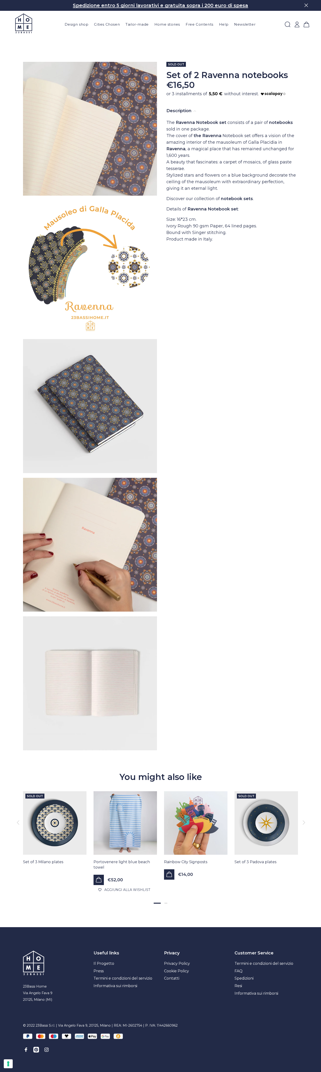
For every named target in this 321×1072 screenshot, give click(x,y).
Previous (17, 822)
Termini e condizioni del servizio (123, 978)
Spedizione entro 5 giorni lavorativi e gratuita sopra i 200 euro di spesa (160, 5)
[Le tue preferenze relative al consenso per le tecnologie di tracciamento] (8, 1063)
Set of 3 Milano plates (43, 862)
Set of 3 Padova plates (255, 862)
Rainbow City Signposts (185, 862)
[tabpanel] (55, 823)
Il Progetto (104, 963)
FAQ (239, 971)
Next (303, 822)
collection (204, 198)
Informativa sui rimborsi (115, 986)
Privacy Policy (177, 963)
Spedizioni (244, 978)
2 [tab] (165, 903)
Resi (238, 986)
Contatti (171, 978)
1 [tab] (157, 903)
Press (99, 971)
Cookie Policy (176, 971)
